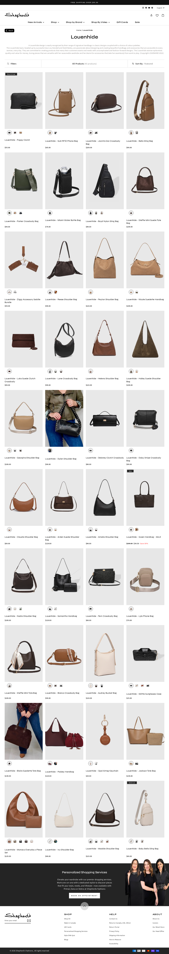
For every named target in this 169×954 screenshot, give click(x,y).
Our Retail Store (158, 927)
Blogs (66, 940)
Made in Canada (70, 923)
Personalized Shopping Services (76, 931)
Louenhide (88, 30)
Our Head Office (158, 931)
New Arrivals (35, 22)
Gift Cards (122, 22)
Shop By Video (99, 22)
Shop (54, 22)
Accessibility (113, 944)
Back (11, 30)
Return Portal (114, 927)
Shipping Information (117, 935)
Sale (137, 22)
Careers (155, 923)
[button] (162, 15)
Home (78, 30)
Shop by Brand (74, 22)
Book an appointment (84, 896)
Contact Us (113, 919)
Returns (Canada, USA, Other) (120, 923)
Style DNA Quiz (69, 935)
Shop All (67, 919)
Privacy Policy (114, 931)
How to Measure (115, 940)
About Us (156, 919)
